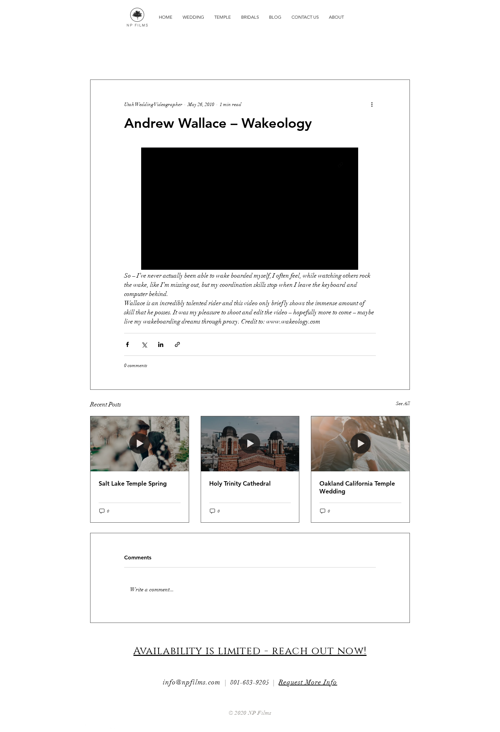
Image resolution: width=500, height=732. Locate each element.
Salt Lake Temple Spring (133, 483)
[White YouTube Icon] (87, 727)
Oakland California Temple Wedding (357, 487)
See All (403, 403)
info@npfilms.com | (196, 682)
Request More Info (308, 682)
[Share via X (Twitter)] (144, 344)
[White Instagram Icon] (113, 727)
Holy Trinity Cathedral (240, 483)
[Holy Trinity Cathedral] (250, 443)
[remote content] (250, 209)
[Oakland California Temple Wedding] (360, 443)
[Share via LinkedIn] (160, 344)
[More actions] (372, 104)
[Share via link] (177, 344)
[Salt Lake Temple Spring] (139, 443)
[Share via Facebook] (127, 344)
